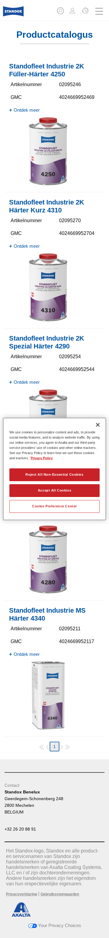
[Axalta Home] (13, 14)
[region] (54, 469)
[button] (61, 12)
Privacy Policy (42, 458)
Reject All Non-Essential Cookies (54, 474)
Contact (12, 785)
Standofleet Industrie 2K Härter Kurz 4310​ (46, 206)
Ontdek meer (27, 110)
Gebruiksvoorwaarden (60, 894)
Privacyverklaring (21, 894)
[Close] (97, 425)
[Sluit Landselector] (84, 11)
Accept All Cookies (54, 490)
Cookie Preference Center (54, 506)
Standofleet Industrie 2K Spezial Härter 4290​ (46, 342)
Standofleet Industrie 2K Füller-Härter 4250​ (46, 70)
